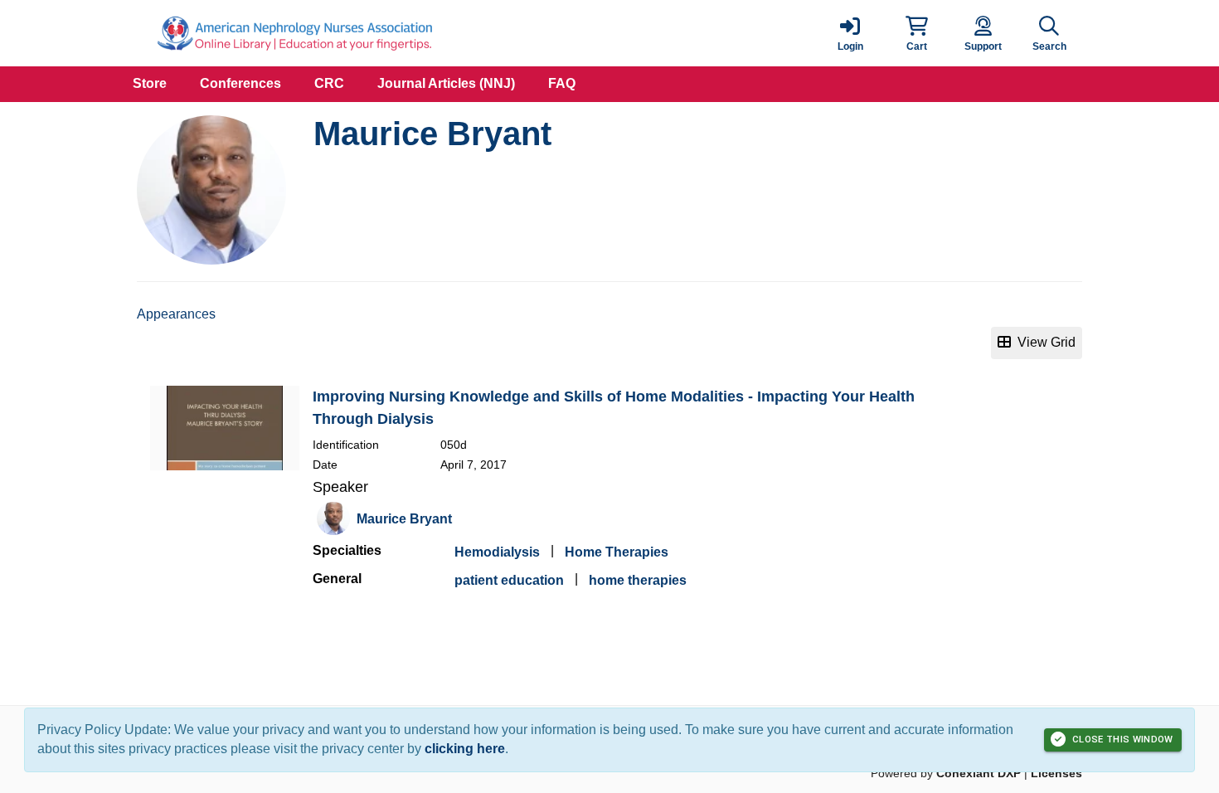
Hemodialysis (497, 552)
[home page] (294, 33)
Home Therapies (616, 552)
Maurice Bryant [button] (404, 519)
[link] (850, 33)
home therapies (638, 580)
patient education (509, 580)
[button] (916, 33)
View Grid (1043, 342)
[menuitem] (149, 84)
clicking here (465, 749)
